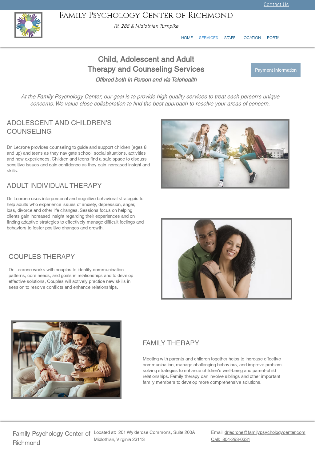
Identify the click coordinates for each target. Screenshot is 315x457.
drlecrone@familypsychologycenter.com (265, 432)
